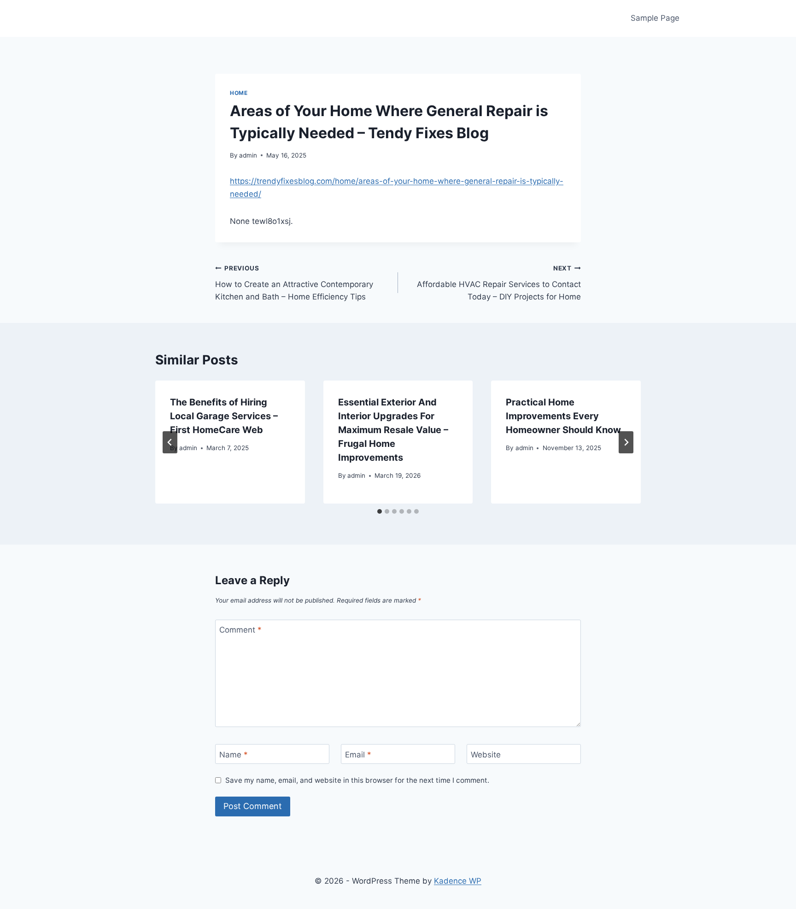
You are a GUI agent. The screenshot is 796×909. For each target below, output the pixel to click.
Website (486, 754)
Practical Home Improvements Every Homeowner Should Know (563, 416)
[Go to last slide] (170, 442)
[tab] (379, 511)
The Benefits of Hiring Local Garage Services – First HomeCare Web (224, 416)
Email (358, 754)
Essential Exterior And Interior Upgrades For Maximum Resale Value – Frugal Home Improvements (393, 430)
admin (248, 155)
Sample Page (655, 18)
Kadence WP (457, 881)
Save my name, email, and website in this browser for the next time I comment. (357, 780)
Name (233, 754)
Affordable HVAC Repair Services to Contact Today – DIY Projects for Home (499, 282)
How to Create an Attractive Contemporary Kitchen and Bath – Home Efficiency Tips (294, 282)
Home (238, 92)
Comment (240, 629)
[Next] (626, 442)
